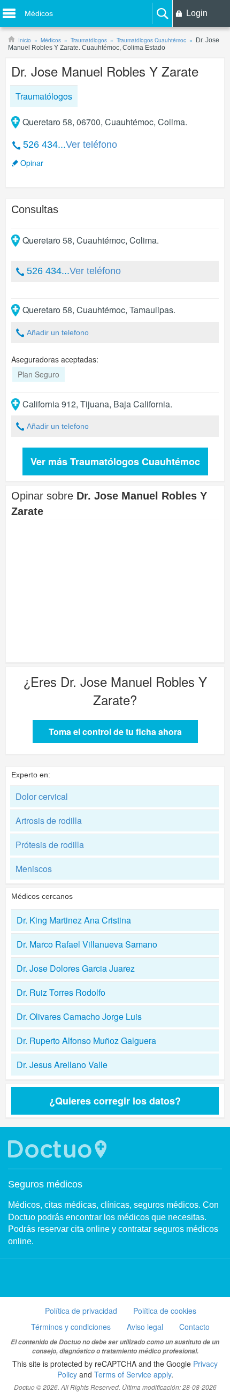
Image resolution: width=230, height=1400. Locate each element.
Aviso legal (145, 1326)
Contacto (194, 1326)
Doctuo (59, 1149)
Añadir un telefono (58, 332)
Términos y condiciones (71, 1326)
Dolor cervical (42, 796)
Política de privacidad (81, 1310)
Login (197, 13)
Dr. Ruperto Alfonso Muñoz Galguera (86, 1040)
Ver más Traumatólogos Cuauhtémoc (115, 461)
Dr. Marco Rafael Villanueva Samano (87, 944)
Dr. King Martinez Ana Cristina (74, 920)
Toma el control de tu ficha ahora (115, 731)
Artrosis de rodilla (49, 820)
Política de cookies (164, 1310)
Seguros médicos (45, 1184)
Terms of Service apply (132, 1374)
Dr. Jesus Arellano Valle (62, 1064)
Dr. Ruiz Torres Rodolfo (61, 992)
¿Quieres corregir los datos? (115, 1101)
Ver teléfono (91, 144)
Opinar (31, 162)
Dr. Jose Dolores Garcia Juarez (76, 968)
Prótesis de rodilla (50, 844)
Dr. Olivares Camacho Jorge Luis (79, 1016)
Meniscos (34, 868)
